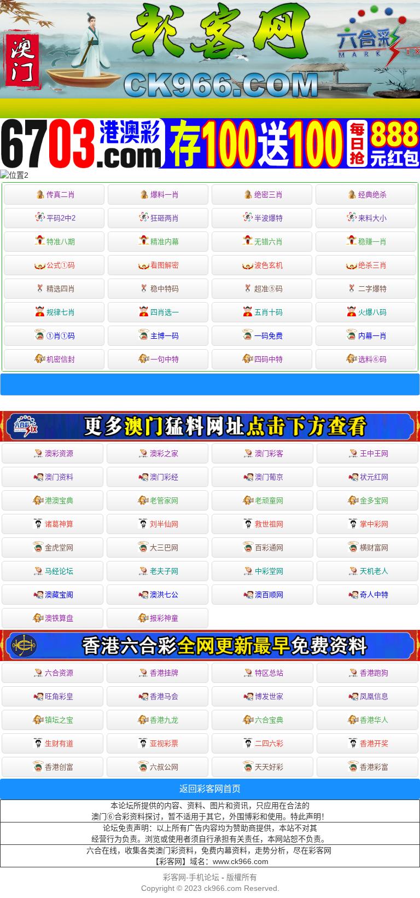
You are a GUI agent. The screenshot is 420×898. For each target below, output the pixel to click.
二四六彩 (269, 743)
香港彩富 (374, 767)
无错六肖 (268, 241)
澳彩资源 (59, 453)
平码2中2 (60, 218)
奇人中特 (374, 594)
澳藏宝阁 (59, 594)
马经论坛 (59, 571)
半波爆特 (268, 218)
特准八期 (60, 241)
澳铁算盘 (59, 618)
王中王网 (374, 453)
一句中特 (164, 359)
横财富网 (374, 547)
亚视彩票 (164, 743)
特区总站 (269, 673)
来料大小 (372, 218)
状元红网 (374, 477)
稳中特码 (164, 289)
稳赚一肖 (372, 241)
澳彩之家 (164, 453)
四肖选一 (164, 312)
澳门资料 (59, 477)
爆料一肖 (164, 194)
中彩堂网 (269, 571)
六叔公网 (164, 767)
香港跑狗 (374, 673)
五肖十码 (268, 312)
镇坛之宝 (59, 720)
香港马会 (164, 696)
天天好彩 (269, 767)
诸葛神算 (59, 524)
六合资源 (59, 673)
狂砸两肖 (164, 218)
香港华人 (374, 720)
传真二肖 (60, 194)
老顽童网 (269, 500)
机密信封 (60, 359)
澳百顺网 (269, 594)
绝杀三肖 (372, 265)
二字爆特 (372, 289)
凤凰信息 (374, 696)
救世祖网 (269, 524)
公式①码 (60, 265)
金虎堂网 (59, 547)
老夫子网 (164, 571)
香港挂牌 (164, 673)
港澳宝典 (59, 500)
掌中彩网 (374, 524)
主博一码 (164, 336)
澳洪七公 (164, 594)
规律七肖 (60, 312)
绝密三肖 (268, 194)
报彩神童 (164, 618)
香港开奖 (374, 743)
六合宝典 (269, 720)
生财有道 (59, 743)
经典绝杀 (372, 194)
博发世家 (269, 696)
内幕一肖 (372, 336)
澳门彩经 (164, 477)
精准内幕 (164, 241)
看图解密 (164, 265)
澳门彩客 (269, 453)
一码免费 (268, 336)
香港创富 (59, 767)
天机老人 (374, 571)
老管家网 (164, 500)
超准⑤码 (268, 289)
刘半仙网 (164, 524)
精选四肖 (60, 289)
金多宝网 (374, 500)
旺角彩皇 (59, 696)
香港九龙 (164, 720)
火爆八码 (372, 312)
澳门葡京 (269, 477)
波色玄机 (268, 265)
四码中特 (268, 359)
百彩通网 (269, 547)
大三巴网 (164, 547)
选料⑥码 (372, 359)
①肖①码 (60, 336)
